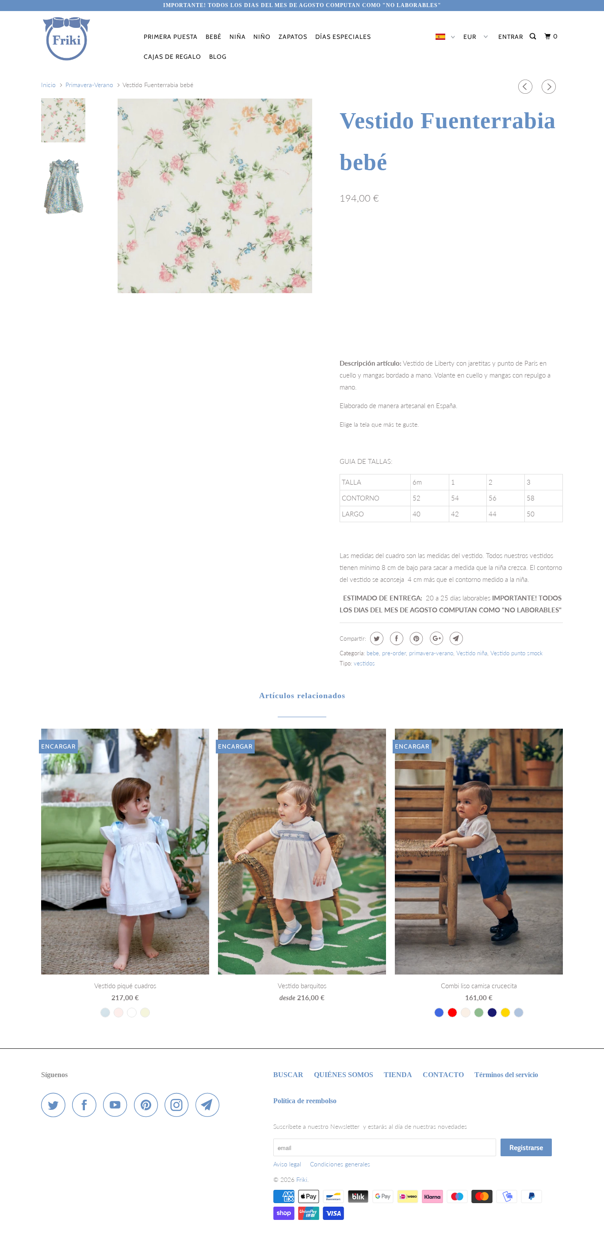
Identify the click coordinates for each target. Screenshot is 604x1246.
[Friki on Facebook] (86, 1105)
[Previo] (526, 87)
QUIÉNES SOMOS (343, 1074)
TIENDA (398, 1074)
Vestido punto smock (516, 653)
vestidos (364, 663)
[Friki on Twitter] (55, 1105)
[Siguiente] (550, 87)
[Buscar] (533, 36)
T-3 (428, 237)
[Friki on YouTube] (117, 1105)
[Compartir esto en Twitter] (375, 638)
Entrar (510, 37)
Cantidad (351, 322)
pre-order (394, 653)
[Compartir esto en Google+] (435, 638)
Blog (217, 57)
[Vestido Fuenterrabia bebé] (215, 196)
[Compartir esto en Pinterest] (415, 638)
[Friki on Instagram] (179, 1105)
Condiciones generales (340, 1164)
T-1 (378, 237)
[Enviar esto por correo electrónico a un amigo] (455, 638)
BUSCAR (288, 1074)
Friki (301, 1179)
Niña (237, 37)
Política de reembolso (304, 1101)
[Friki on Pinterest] (148, 1105)
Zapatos (293, 37)
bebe (373, 653)
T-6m (351, 237)
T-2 (403, 237)
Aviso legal (287, 1164)
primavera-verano (431, 653)
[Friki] (86, 39)
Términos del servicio (506, 1074)
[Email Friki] (210, 1105)
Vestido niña (471, 653)
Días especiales (343, 37)
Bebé (214, 37)
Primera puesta (171, 37)
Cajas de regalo (172, 57)
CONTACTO (443, 1074)
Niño (262, 37)
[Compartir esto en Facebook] (395, 638)
